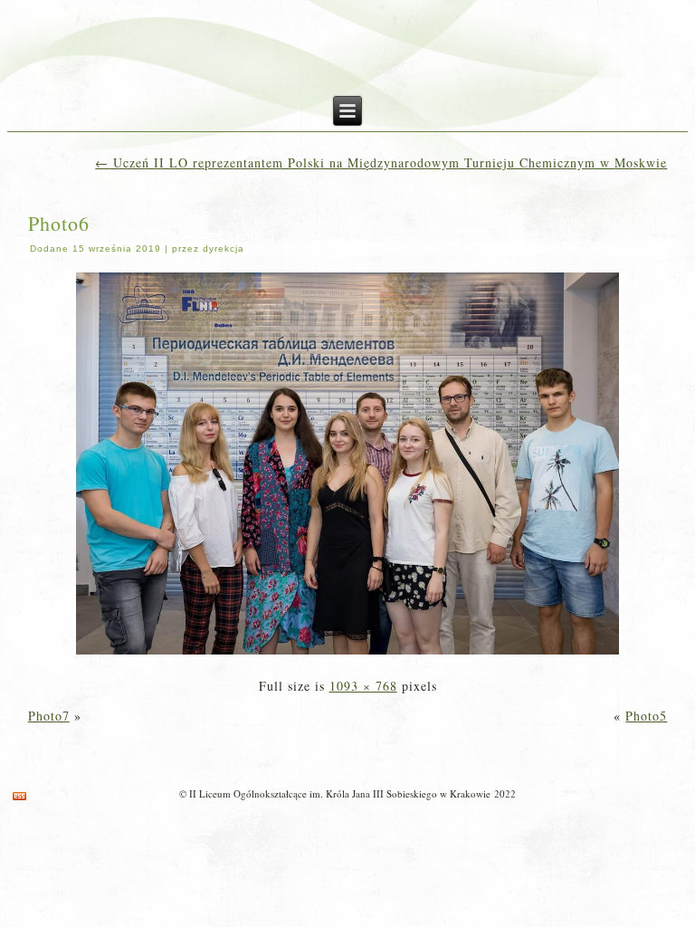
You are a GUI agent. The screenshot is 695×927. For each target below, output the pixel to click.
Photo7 (49, 715)
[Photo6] (347, 655)
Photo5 (646, 715)
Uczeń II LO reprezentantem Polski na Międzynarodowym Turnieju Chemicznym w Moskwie (381, 162)
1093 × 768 (363, 685)
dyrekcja (223, 248)
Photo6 (59, 223)
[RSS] (19, 796)
